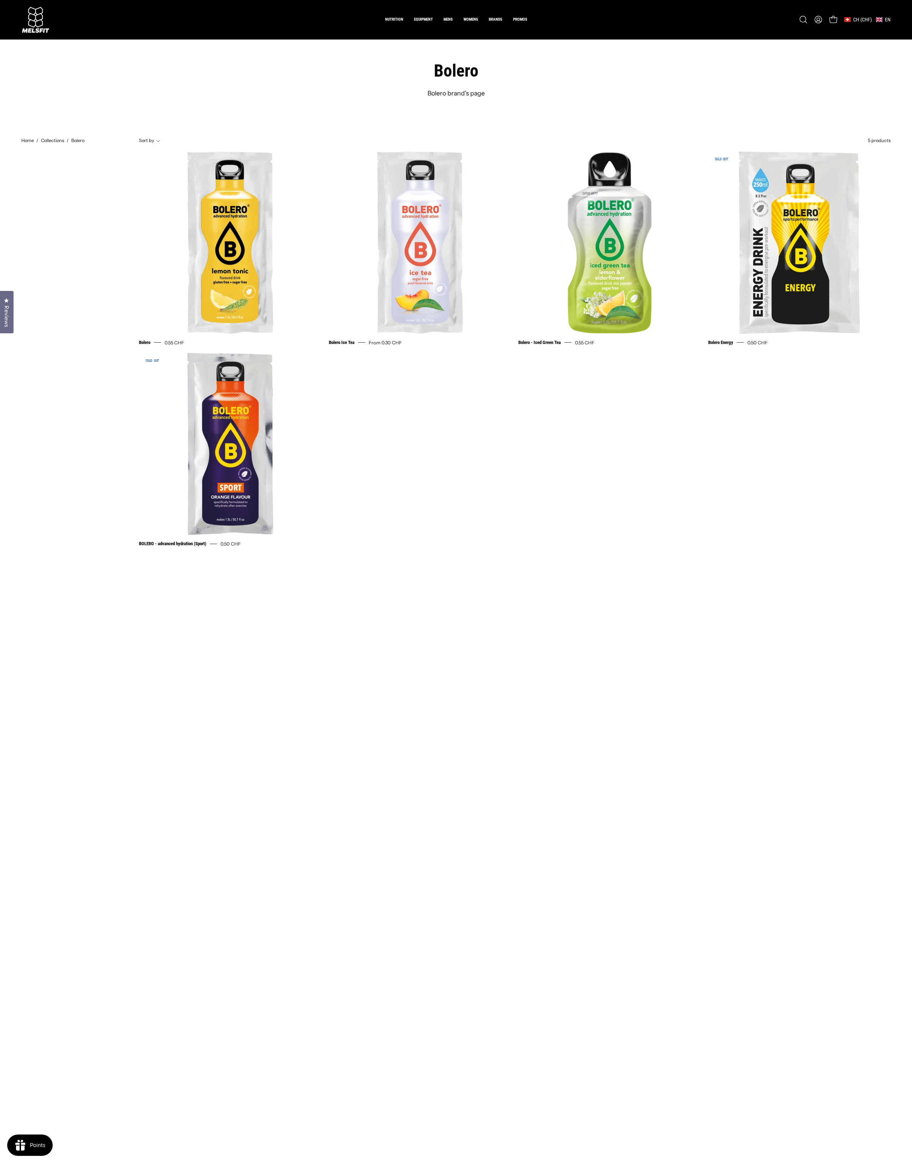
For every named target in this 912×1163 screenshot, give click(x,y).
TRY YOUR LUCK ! (537, 615)
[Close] (575, 502)
